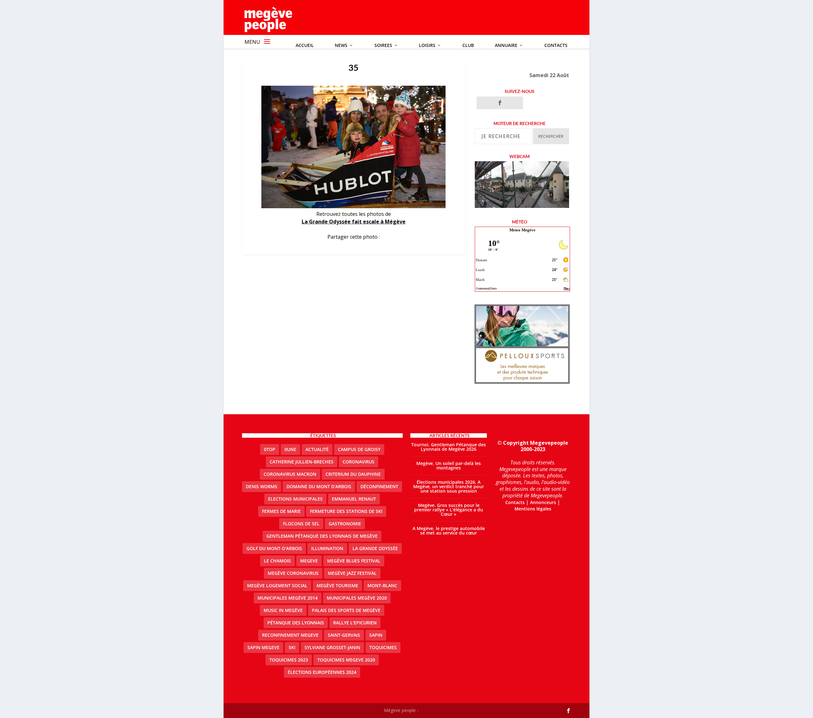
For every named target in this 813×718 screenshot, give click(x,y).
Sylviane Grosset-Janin (332, 647)
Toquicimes (383, 647)
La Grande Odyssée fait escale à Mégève (354, 221)
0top (269, 449)
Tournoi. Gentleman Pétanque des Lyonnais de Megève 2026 (448, 447)
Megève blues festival (353, 561)
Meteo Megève (522, 230)
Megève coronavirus (293, 573)
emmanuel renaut (354, 499)
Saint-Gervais (344, 635)
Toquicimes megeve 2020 (346, 660)
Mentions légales (532, 509)
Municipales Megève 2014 (288, 598)
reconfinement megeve (290, 635)
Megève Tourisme (337, 585)
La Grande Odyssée (375, 548)
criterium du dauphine (353, 474)
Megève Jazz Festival (352, 573)
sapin (375, 635)
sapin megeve (263, 647)
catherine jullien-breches (301, 462)
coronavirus (358, 462)
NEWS (341, 45)
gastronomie (345, 524)
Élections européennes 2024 (322, 672)
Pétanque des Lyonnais (295, 623)
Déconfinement (379, 486)
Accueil (305, 45)
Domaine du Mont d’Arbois (318, 486)
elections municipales (295, 499)
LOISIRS (427, 45)
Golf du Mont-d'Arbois (274, 548)
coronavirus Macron (290, 474)
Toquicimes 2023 (288, 660)
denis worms (261, 486)
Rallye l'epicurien (355, 623)
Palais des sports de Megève (346, 610)
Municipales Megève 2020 (357, 598)
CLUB (468, 45)
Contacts (556, 45)
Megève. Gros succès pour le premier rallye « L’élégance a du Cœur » (448, 509)
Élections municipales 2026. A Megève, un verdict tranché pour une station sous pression (448, 486)
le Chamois (277, 561)
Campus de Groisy (359, 449)
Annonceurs (543, 502)
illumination (327, 548)
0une (290, 449)
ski (292, 647)
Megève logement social (277, 585)
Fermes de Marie (281, 511)
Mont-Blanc (382, 585)
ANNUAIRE (506, 45)
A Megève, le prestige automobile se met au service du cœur (449, 530)
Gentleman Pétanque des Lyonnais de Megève (322, 536)
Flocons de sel (301, 524)
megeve (309, 561)
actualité (317, 449)
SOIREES (383, 45)
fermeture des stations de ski (346, 511)
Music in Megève (283, 610)
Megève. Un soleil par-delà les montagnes (448, 465)
